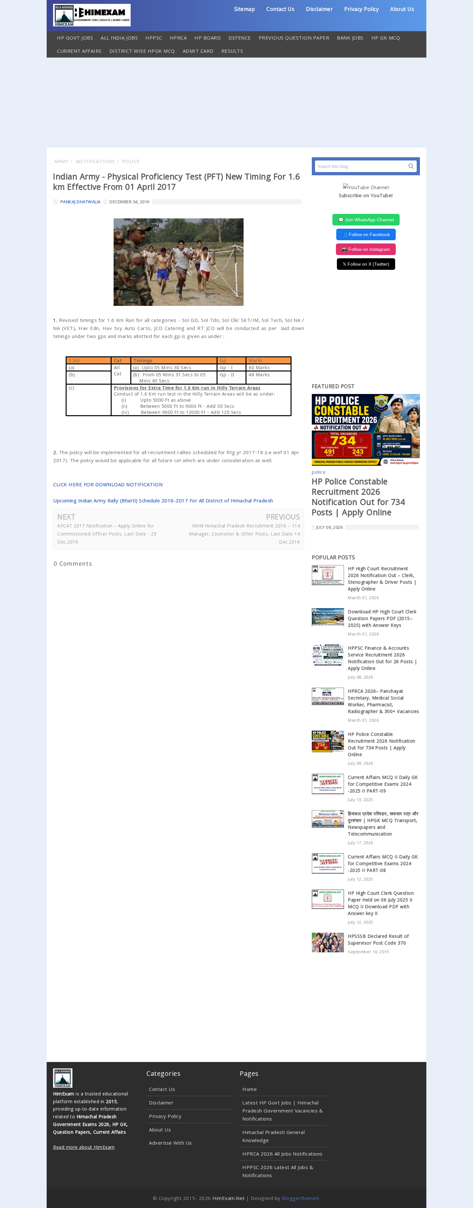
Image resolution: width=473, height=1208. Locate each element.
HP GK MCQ (385, 37)
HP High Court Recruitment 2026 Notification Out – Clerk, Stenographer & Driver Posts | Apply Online (382, 578)
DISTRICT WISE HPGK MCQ (142, 51)
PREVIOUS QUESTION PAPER (294, 37)
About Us (402, 9)
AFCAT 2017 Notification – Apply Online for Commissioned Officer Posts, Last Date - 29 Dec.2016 (106, 534)
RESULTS (232, 51)
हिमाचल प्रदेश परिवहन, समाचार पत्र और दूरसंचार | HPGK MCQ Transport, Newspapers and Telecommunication (383, 823)
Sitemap (244, 9)
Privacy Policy (361, 9)
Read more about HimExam (84, 1147)
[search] (411, 166)
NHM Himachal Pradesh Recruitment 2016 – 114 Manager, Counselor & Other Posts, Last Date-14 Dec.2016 (244, 534)
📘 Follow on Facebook (366, 234)
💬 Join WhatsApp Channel (366, 219)
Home (249, 1089)
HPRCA (178, 37)
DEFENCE (239, 37)
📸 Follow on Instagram (366, 249)
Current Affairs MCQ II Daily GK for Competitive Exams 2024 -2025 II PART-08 (383, 863)
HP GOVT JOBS (75, 37)
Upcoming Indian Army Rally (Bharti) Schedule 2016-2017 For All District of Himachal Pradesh (163, 500)
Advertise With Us (170, 1142)
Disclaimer (319, 9)
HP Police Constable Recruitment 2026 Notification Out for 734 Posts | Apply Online (358, 496)
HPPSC (153, 37)
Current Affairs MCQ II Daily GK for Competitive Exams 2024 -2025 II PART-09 (383, 784)
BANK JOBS (350, 37)
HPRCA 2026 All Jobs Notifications (282, 1153)
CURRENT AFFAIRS (79, 51)
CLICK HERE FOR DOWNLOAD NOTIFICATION (107, 484)
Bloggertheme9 (300, 1198)
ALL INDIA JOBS (119, 37)
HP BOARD (207, 37)
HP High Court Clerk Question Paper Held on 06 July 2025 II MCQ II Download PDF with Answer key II (381, 903)
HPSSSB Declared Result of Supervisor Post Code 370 (378, 939)
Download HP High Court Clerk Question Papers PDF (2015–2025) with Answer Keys (382, 618)
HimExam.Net (228, 1198)
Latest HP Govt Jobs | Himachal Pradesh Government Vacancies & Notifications (282, 1110)
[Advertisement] (236, 103)
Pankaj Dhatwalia (80, 202)
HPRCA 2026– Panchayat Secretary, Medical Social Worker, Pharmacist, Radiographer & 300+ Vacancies (383, 701)
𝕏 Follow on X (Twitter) (366, 264)
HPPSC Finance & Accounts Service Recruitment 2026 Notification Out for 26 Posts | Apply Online (382, 658)
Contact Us (280, 9)
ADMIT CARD (198, 51)
